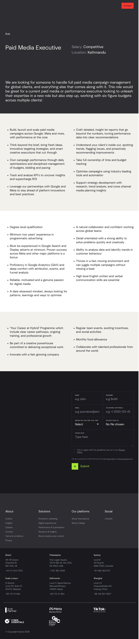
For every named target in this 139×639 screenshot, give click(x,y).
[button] (81, 466)
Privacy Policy (110, 459)
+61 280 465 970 (102, 571)
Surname (109, 395)
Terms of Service (123, 459)
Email (77, 408)
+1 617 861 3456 (57, 571)
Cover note (79, 433)
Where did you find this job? (86, 420)
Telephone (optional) (114, 408)
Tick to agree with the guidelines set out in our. (101, 451)
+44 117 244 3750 (14, 571)
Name (77, 395)
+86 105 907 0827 (102, 594)
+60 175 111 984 (12, 594)
